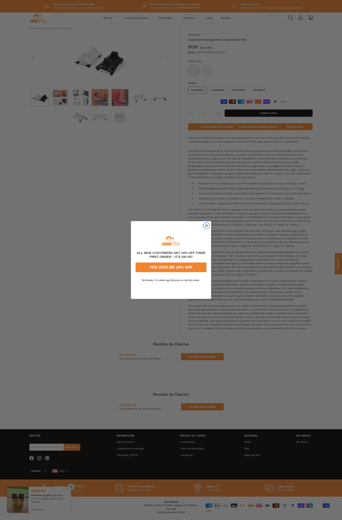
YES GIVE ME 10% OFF (171, 267)
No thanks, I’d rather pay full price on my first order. (171, 280)
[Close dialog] (206, 226)
